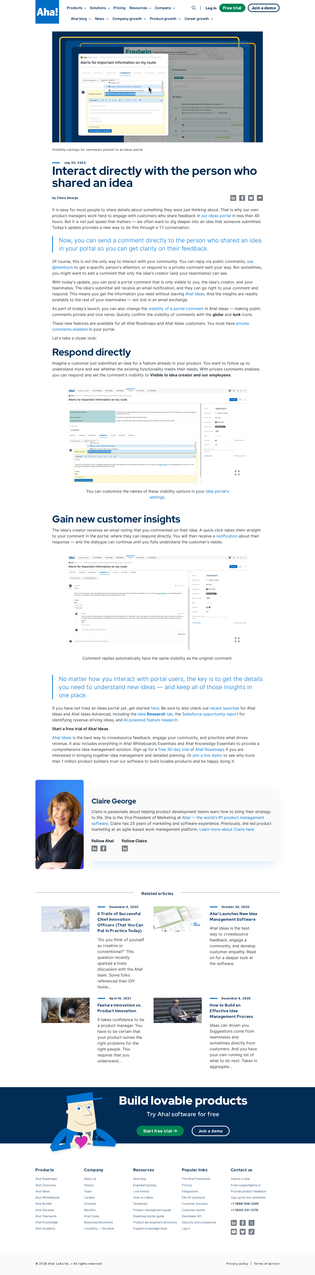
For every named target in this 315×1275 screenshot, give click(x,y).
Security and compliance (199, 1222)
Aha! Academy (45, 1228)
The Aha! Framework (196, 1179)
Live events (141, 1191)
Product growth (163, 19)
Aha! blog (79, 19)
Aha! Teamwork (46, 1216)
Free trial (232, 7)
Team (88, 1191)
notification (226, 536)
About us (90, 1179)
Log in (211, 8)
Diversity (90, 1203)
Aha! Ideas (195, 293)
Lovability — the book (99, 1228)
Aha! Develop (44, 1210)
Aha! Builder (43, 1203)
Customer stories (193, 1210)
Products (74, 8)
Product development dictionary (155, 1222)
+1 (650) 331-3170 (244, 1210)
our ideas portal (216, 215)
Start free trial (157, 1130)
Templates (140, 1203)
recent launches (224, 708)
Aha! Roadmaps (209, 749)
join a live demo (207, 755)
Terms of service (267, 1263)
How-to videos (143, 1197)
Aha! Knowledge (46, 1222)
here (155, 708)
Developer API (192, 1216)
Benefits (89, 1210)
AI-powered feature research (150, 719)
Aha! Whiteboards (47, 1197)
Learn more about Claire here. (227, 829)
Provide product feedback (248, 1191)
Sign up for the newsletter (248, 1197)
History (89, 1185)
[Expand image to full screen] (157, 436)
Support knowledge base (150, 1228)
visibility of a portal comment (176, 308)
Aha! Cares (91, 1216)
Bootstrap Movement (98, 1222)
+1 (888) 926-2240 (245, 1203)
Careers (89, 1197)
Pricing (119, 8)
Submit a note (240, 1179)
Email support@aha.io (245, 1185)
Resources (138, 8)
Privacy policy (237, 1263)
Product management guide (152, 1210)
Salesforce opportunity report (210, 714)
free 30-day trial (173, 749)
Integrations (190, 1191)
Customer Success (195, 1203)
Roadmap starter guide (148, 1216)
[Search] (194, 8)
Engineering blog (144, 1185)
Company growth (127, 19)
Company (163, 8)
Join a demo (210, 1130)
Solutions (98, 8)
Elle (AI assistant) (193, 1197)
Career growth (197, 19)
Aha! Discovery (45, 1185)
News (99, 19)
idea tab (155, 714)
